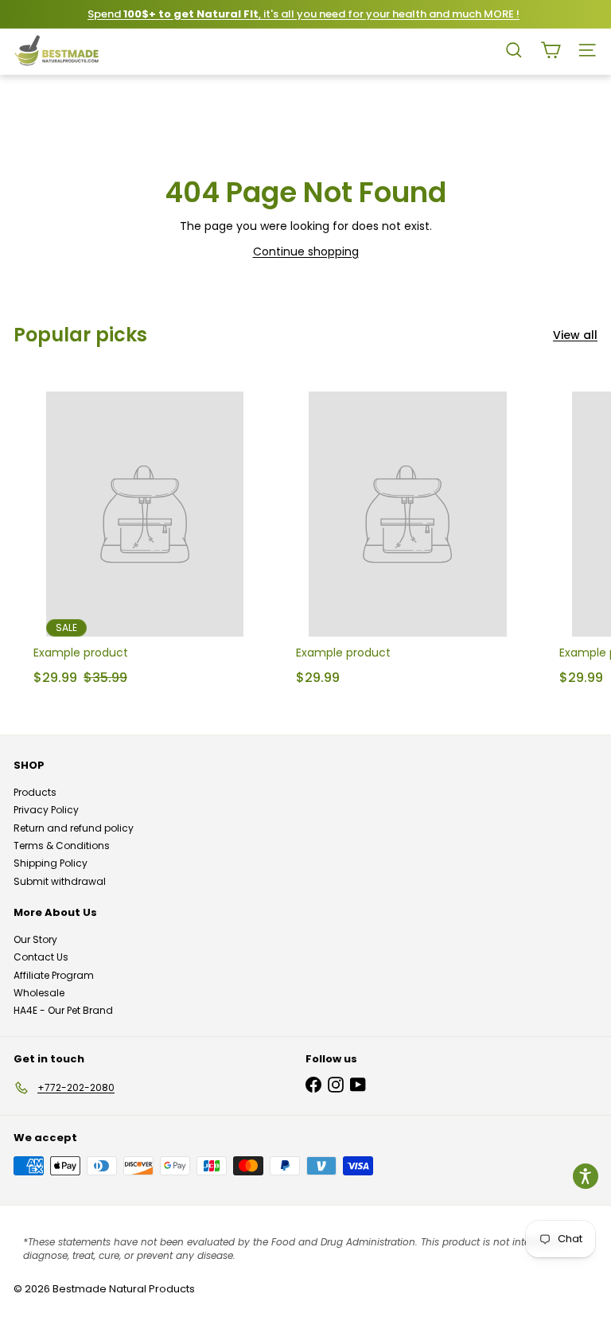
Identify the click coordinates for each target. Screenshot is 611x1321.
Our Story (35, 939)
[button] (585, 1176)
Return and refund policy (74, 828)
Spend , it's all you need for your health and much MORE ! (304, 13)
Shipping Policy (51, 863)
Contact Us (41, 957)
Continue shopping (306, 251)
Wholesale (39, 993)
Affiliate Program (54, 975)
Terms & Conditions (62, 845)
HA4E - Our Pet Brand (63, 1010)
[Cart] (550, 50)
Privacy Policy (46, 809)
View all (575, 335)
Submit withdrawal (60, 881)
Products (35, 792)
